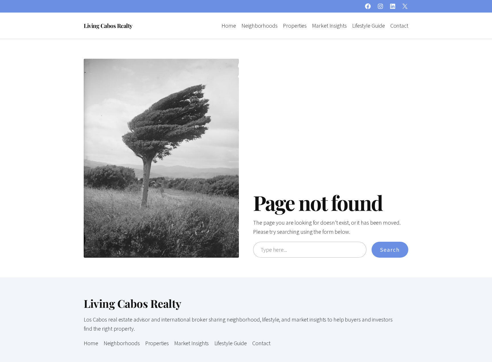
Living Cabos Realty (108, 25)
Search (390, 249)
